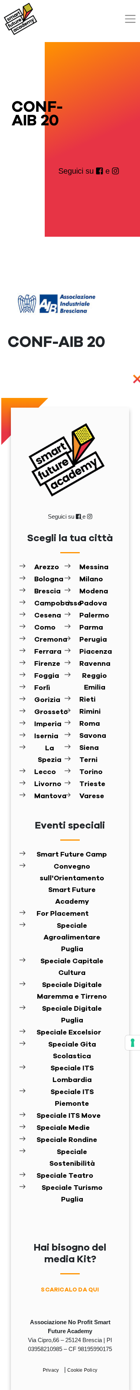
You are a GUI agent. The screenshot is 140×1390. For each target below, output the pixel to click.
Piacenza (94, 651)
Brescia (47, 591)
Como (45, 627)
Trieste (92, 784)
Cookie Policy (82, 1370)
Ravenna (94, 663)
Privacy (51, 1370)
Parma (91, 627)
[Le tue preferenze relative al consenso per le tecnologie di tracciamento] (132, 1042)
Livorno (47, 784)
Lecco (45, 772)
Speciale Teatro (65, 1175)
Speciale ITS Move (69, 1115)
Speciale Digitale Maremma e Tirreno (72, 991)
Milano (91, 579)
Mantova (49, 796)
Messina (93, 567)
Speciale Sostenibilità (72, 1158)
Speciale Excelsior (69, 1032)
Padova (93, 603)
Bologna (48, 579)
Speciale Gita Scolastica (72, 1050)
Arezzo (46, 567)
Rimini (90, 711)
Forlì (42, 687)
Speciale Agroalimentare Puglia (72, 937)
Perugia (93, 639)
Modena (93, 591)
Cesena (47, 615)
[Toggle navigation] (130, 19)
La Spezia (49, 754)
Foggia (46, 675)
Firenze (47, 663)
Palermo (94, 615)
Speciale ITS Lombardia (72, 1074)
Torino (91, 772)
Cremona (49, 639)
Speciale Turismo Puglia (72, 1193)
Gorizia (47, 700)
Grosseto (49, 712)
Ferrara (47, 651)
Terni (88, 760)
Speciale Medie (63, 1127)
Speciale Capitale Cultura (71, 967)
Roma (89, 723)
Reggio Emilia (94, 681)
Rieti (87, 699)
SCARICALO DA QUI (70, 1290)
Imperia (47, 724)
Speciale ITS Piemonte (72, 1098)
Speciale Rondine (67, 1140)
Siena (89, 747)
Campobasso (49, 603)
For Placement (63, 913)
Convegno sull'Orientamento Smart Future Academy (72, 884)
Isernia (46, 736)
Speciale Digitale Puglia (72, 1014)
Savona (92, 735)
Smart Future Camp (72, 854)
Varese (91, 796)
